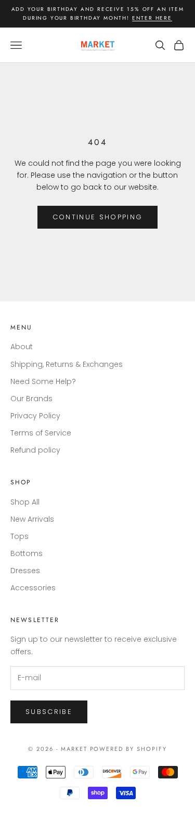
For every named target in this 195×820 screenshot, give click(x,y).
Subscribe (48, 712)
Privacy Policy (35, 416)
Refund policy (35, 450)
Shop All (25, 502)
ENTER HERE (152, 18)
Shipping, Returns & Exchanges (66, 364)
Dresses (25, 570)
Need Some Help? (43, 381)
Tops (19, 536)
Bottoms (26, 553)
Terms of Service (40, 433)
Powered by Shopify (128, 749)
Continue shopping (98, 217)
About (21, 346)
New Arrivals (32, 519)
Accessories (33, 588)
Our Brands (31, 398)
